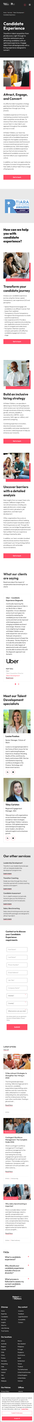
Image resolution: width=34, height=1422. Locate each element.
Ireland (3, 1364)
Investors (21, 1303)
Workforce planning (10, 1124)
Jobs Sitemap (5, 1320)
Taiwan (20, 1356)
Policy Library (5, 1389)
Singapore (21, 1344)
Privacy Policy (5, 1383)
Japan (3, 1370)
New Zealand (22, 1336)
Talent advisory (15, 1232)
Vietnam (20, 1373)
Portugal (20, 1341)
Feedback (21, 1306)
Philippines (21, 1339)
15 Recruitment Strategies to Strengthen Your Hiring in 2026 (16, 1067)
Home (3, 1303)
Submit (17, 1019)
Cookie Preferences (16, 1413)
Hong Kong (4, 1356)
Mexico (20, 1333)
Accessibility (21, 1311)
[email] (13, 764)
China (3, 1347)
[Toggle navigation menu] (30, 4)
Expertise (4, 1306)
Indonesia (4, 1361)
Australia (3, 1336)
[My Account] (25, 5)
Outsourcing (14, 1170)
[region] (17, 1407)
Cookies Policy (5, 1386)
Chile (2, 1344)
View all (6, 1042)
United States (22, 1370)
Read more (9, 670)
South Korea (21, 1347)
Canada (3, 1341)
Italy (2, 1367)
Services (3, 1311)
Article (7, 1104)
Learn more (7, 866)
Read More (9, 1097)
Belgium (3, 1339)
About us (3, 1317)
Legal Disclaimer (23, 1309)
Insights (3, 1314)
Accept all (17, 1418)
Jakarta (20, 1383)
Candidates (4, 1309)
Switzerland (21, 1353)
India (2, 1359)
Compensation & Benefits (11, 1190)
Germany (4, 1353)
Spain (19, 1350)
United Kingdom (22, 1367)
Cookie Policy (24, 1409)
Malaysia (3, 1373)
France (3, 1350)
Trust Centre (5, 1323)
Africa (3, 1333)
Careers (20, 1314)
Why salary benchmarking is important (16, 1197)
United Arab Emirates (24, 1364)
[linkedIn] (7, 764)
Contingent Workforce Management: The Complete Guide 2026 (16, 1131)
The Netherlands (23, 1361)
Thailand (20, 1359)
